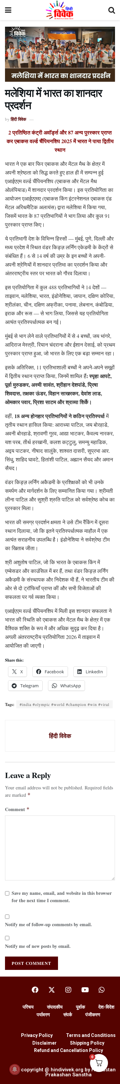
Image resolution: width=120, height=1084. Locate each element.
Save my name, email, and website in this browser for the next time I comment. (62, 896)
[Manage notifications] (14, 1069)
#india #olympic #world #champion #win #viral (64, 704)
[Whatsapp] (101, 990)
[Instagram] (68, 990)
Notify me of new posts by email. (38, 946)
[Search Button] (111, 10)
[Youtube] (85, 990)
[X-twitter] (51, 990)
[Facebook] (35, 990)
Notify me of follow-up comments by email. (48, 924)
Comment (17, 809)
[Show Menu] (8, 10)
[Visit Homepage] (59, 10)
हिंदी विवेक (18, 119)
